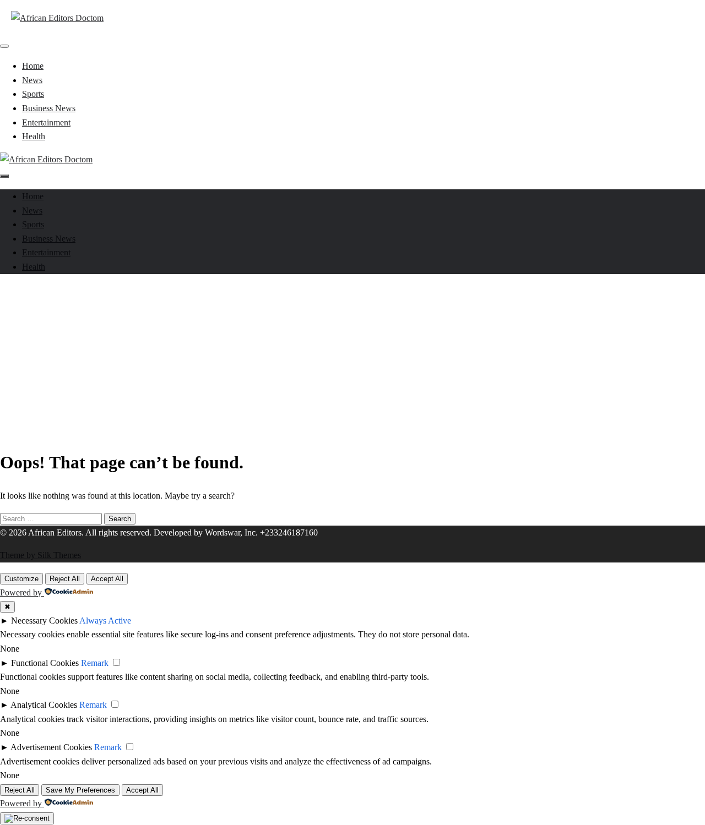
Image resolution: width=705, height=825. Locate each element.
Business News (48, 108)
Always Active (105, 620)
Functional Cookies (45, 663)
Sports (33, 94)
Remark (95, 663)
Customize (21, 579)
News (32, 80)
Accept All (107, 579)
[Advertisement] (352, 360)
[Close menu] (4, 46)
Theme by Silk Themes (40, 555)
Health (33, 136)
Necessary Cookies (44, 620)
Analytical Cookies (43, 704)
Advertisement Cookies (51, 747)
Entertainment (46, 122)
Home (33, 65)
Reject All (65, 579)
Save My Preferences (80, 790)
